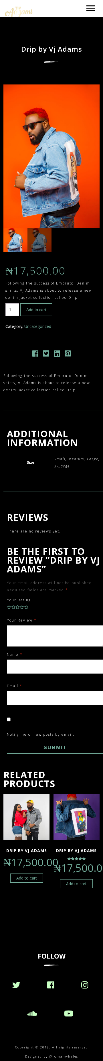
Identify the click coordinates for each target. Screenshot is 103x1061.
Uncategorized (37, 326)
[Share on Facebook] (35, 354)
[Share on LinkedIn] (57, 354)
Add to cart (36, 309)
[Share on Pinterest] (67, 354)
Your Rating (19, 600)
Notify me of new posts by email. (40, 734)
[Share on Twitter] (46, 354)
